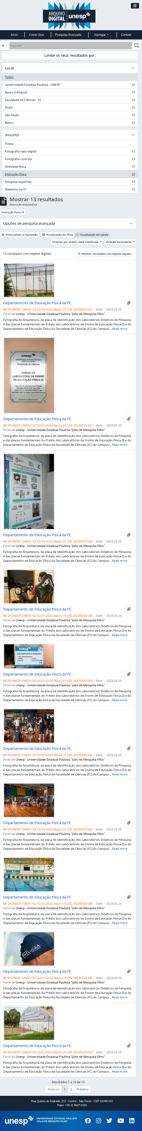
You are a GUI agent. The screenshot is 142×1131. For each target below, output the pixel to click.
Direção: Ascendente (119, 242)
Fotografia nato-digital (70, 152)
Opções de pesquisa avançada (29, 223)
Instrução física (70, 175)
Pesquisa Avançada (68, 34)
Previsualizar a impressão (21, 234)
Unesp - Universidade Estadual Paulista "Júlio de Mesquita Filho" (60, 314)
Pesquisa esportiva (70, 183)
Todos (9, 77)
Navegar (100, 34)
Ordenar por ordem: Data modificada (75, 242)
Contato (126, 34)
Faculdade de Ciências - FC (70, 101)
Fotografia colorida (70, 160)
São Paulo (70, 116)
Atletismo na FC (70, 190)
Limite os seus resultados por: (70, 55)
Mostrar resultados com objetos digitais (106, 254)
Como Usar (36, 34)
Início (14, 34)
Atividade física (70, 167)
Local (9, 68)
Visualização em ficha (59, 234)
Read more (119, 329)
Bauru (70, 123)
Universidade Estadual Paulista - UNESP (70, 86)
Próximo (82, 1089)
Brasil (70, 108)
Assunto (12, 134)
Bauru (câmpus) (70, 93)
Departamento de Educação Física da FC (37, 303)
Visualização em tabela (93, 234)
